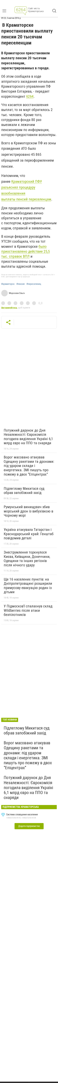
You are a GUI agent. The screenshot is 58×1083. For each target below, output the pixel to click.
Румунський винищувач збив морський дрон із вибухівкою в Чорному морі (28, 511)
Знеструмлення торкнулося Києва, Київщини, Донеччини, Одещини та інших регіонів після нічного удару (27, 558)
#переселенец (33, 284)
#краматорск (8, 284)
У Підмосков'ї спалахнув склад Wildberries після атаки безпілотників (28, 610)
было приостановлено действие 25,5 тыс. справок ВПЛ (25, 251)
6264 (30, 96)
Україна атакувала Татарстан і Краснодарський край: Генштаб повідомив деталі (29, 533)
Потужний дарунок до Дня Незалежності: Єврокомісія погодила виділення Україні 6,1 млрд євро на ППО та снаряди (28, 436)
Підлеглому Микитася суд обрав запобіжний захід (24, 490)
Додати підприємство (29, 826)
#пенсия (20, 284)
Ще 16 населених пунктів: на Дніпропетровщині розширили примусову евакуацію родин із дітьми (28, 585)
